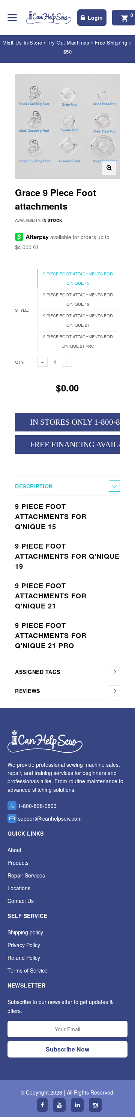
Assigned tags (37, 671)
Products (18, 862)
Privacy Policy (24, 945)
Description (34, 486)
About (14, 850)
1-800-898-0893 (37, 805)
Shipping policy (25, 932)
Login (95, 17)
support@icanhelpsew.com (50, 818)
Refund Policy (24, 957)
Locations (19, 888)
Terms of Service (28, 970)
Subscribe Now (67, 1049)
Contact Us (21, 900)
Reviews (27, 691)
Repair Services (26, 875)
